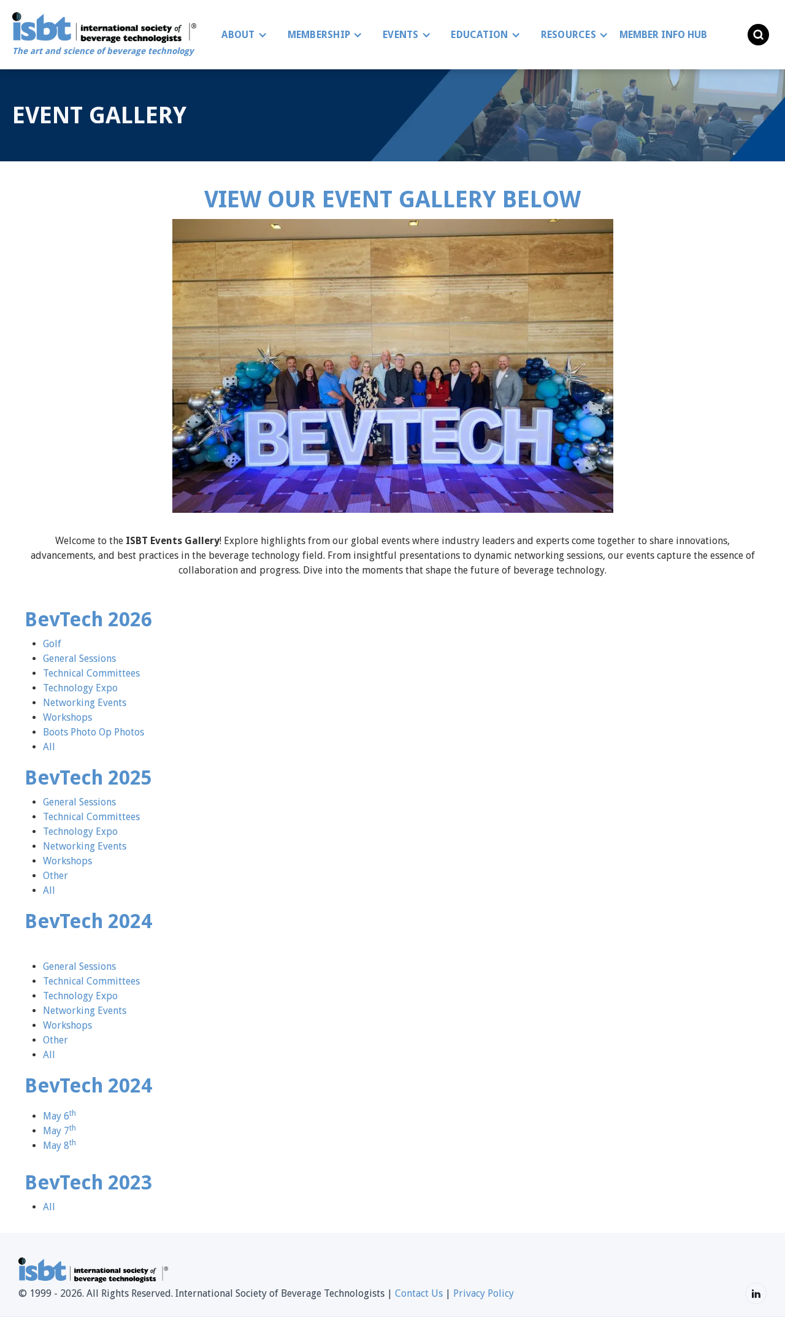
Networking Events (84, 702)
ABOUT (238, 34)
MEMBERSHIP (319, 34)
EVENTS (401, 34)
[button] (241, 35)
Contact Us (419, 1293)
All (49, 747)
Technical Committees (91, 673)
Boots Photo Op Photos (93, 732)
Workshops (67, 717)
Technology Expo (80, 688)
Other (55, 875)
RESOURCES (568, 34)
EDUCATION (479, 34)
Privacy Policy (483, 1293)
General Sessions (79, 658)
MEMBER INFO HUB (663, 34)
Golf (52, 644)
